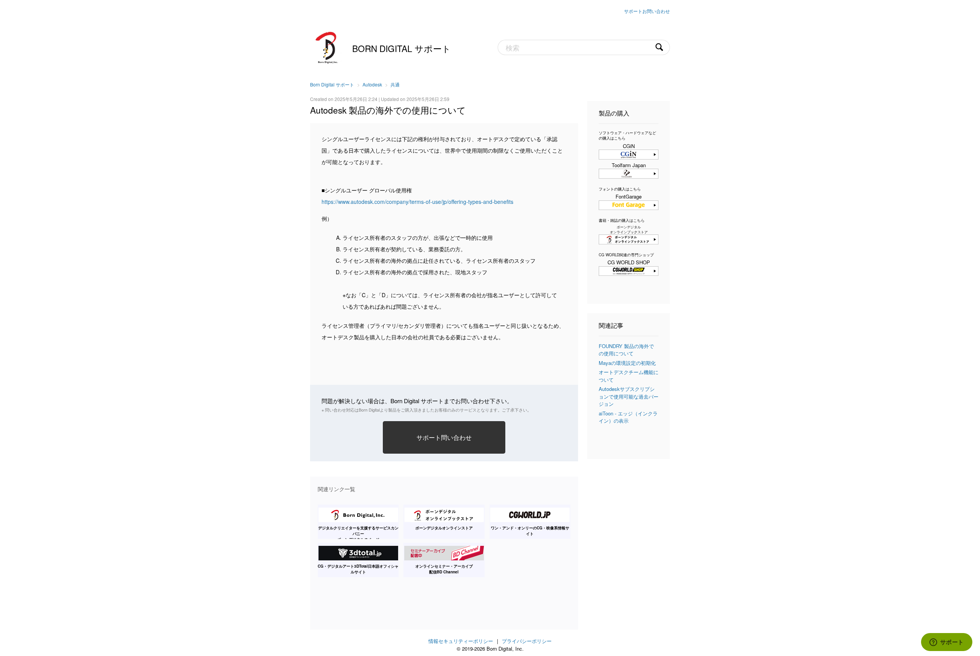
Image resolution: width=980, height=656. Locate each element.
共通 (395, 84)
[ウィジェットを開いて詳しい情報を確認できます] (946, 642)
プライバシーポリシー (527, 641)
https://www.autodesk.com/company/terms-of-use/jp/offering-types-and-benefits (417, 201)
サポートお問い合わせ (647, 11)
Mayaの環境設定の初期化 (627, 362)
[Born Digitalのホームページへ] (327, 47)
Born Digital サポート (401, 48)
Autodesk (372, 84)
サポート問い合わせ (444, 437)
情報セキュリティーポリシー (460, 641)
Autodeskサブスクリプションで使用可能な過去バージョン (628, 396)
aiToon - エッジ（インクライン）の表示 (628, 417)
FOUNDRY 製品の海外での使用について (626, 349)
